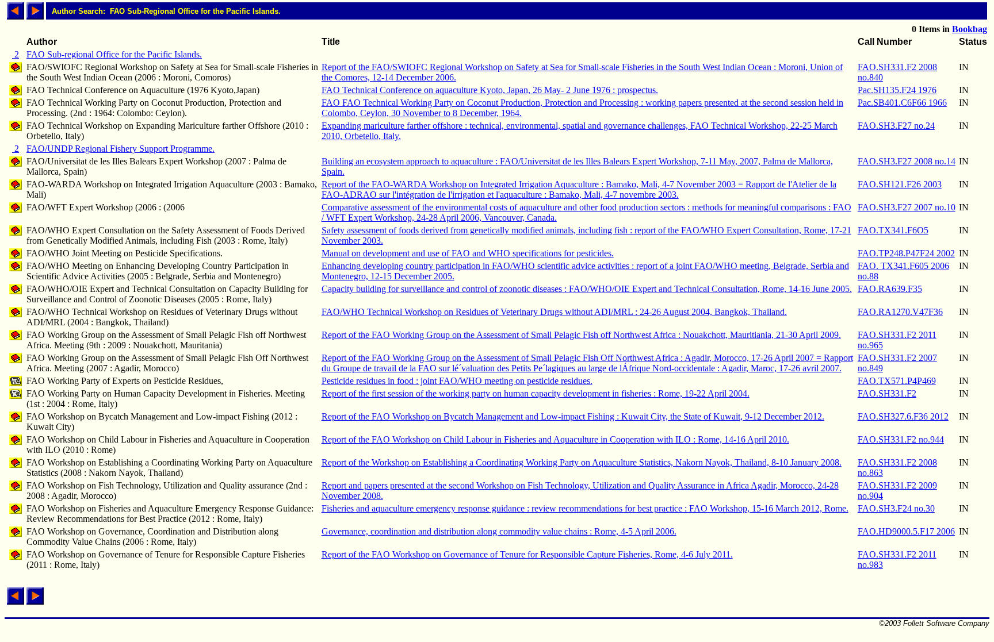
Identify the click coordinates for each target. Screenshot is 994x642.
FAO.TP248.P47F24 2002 (906, 253)
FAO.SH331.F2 (887, 393)
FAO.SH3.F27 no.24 (896, 125)
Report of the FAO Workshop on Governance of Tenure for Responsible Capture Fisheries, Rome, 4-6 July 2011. (527, 554)
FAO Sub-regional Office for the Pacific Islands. (114, 54)
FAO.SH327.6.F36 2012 (903, 416)
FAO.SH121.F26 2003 (900, 184)
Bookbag (969, 29)
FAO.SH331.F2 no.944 (901, 439)
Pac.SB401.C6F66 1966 (902, 102)
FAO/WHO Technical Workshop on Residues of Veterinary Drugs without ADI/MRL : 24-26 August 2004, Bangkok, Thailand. (554, 312)
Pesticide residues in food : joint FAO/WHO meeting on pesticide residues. (457, 381)
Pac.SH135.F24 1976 (897, 90)
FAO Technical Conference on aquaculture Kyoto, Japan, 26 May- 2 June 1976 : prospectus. (490, 90)
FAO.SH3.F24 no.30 (896, 508)
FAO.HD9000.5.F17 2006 (906, 531)
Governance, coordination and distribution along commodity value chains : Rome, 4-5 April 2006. (499, 531)
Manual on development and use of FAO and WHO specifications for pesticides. (468, 253)
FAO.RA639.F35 (890, 289)
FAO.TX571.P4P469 (897, 381)
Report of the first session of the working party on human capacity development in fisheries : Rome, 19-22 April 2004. (536, 393)
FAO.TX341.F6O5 (893, 230)
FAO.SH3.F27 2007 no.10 (906, 207)
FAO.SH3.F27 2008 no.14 (906, 161)
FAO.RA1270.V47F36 (900, 312)
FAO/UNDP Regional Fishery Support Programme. (120, 148)
